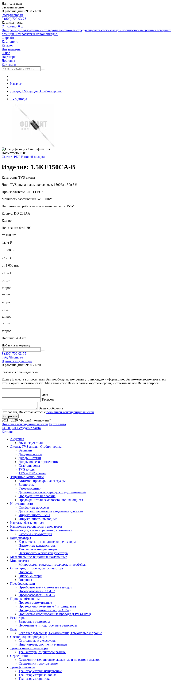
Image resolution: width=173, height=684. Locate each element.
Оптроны (25, 579)
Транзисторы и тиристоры (29, 648)
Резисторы (17, 618)
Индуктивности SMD (34, 515)
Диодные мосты (30, 454)
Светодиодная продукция (28, 637)
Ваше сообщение (51, 408)
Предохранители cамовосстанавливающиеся (51, 500)
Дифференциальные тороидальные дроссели (51, 511)
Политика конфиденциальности (25, 424)
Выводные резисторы (34, 621)
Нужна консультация (17, 361)
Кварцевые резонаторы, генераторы (36, 526)
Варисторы (27, 484)
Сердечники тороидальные (38, 663)
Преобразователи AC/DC (37, 591)
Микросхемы (19, 560)
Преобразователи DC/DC (37, 595)
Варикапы (26, 450)
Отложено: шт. (86, 30)
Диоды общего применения (38, 462)
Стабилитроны (29, 465)
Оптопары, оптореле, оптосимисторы (37, 568)
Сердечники (19, 656)
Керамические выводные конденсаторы (47, 541)
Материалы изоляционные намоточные (38, 557)
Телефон (48, 399)
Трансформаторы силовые (37, 675)
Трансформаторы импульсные (40, 671)
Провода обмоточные (25, 599)
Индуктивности (21, 503)
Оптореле (25, 572)
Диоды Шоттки (30, 458)
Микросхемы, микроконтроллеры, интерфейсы (52, 564)
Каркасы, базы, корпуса (27, 522)
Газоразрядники (30, 488)
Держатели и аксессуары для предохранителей (52, 492)
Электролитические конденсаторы (43, 553)
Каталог (16, 83)
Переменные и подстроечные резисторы (48, 625)
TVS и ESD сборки (32, 473)
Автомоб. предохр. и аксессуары (42, 481)
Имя (45, 395)
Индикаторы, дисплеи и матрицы (43, 644)
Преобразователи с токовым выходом (46, 587)
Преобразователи (22, 583)
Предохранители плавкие (37, 496)
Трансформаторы (22, 667)
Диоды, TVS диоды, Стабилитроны (36, 91)
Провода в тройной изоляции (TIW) (44, 610)
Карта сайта (57, 424)
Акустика (17, 439)
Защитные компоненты (27, 477)
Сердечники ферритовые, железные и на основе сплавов (59, 659)
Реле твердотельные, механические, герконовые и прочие (60, 633)
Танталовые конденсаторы (38, 549)
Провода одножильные (35, 602)
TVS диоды (18, 99)
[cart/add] (43, 350)
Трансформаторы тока (34, 678)
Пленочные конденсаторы (37, 545)
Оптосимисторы (30, 576)
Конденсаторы (20, 538)
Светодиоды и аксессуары (37, 640)
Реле (13, 629)
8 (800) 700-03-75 (14, 19)
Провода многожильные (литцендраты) (47, 606)
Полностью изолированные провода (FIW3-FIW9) (55, 614)
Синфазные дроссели (34, 507)
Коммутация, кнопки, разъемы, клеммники (41, 530)
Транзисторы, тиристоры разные (42, 652)
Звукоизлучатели (31, 443)
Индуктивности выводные (38, 519)
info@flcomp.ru (12, 15)
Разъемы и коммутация (35, 534)
